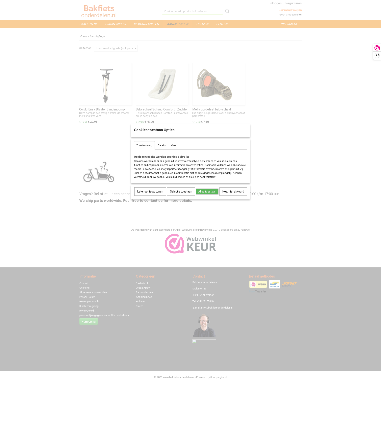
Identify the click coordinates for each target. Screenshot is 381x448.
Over (173, 145)
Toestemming (144, 145)
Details (162, 145)
